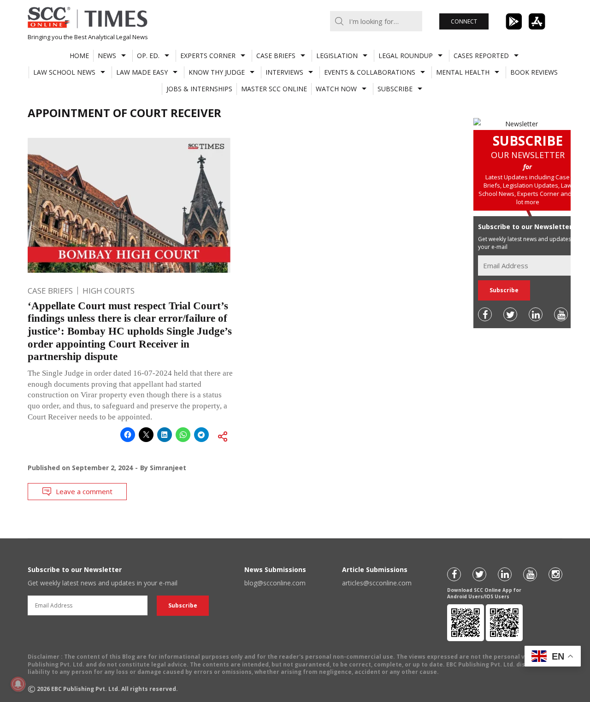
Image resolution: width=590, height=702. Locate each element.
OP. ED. (148, 55)
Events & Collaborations (369, 72)
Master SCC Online (274, 88)
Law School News (64, 72)
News (107, 55)
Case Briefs (275, 55)
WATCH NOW (336, 88)
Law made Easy (142, 72)
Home (79, 55)
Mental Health (463, 72)
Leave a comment (84, 491)
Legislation (337, 55)
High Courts (109, 291)
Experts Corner (208, 55)
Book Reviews (534, 72)
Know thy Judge (217, 72)
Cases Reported (481, 55)
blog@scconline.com (275, 582)
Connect (464, 21)
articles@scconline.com (377, 582)
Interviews (284, 72)
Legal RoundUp (405, 55)
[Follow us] (485, 314)
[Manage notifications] (18, 684)
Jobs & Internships (199, 88)
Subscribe (395, 88)
